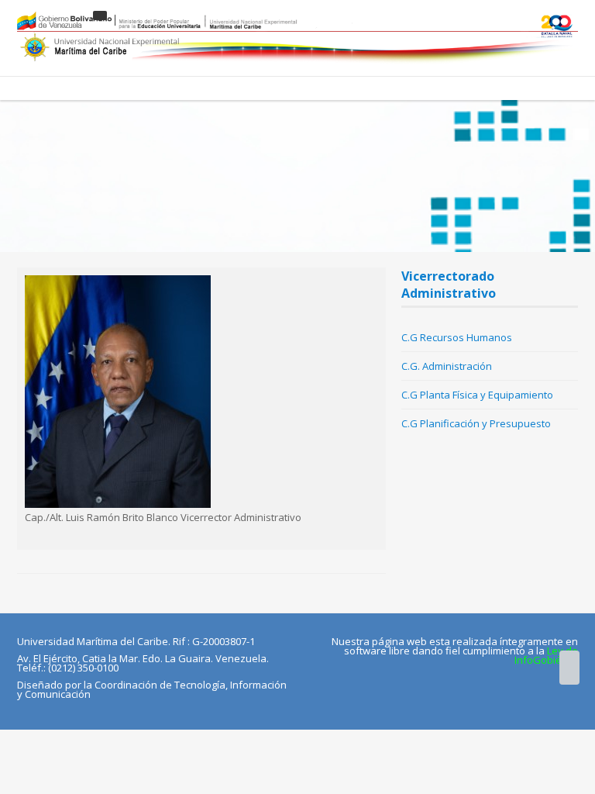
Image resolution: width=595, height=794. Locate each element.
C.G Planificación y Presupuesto (476, 423)
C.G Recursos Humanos (456, 337)
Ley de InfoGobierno (546, 655)
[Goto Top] (569, 667)
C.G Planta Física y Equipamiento (477, 395)
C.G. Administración (446, 366)
